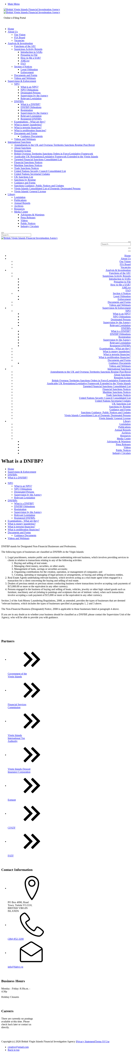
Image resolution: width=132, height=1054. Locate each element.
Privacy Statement (85, 1041)
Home (11, 469)
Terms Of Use (102, 1041)
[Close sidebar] (129, 251)
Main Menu (14, 4)
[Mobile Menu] (129, 248)
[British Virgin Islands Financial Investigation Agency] (32, 11)
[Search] (2, 232)
